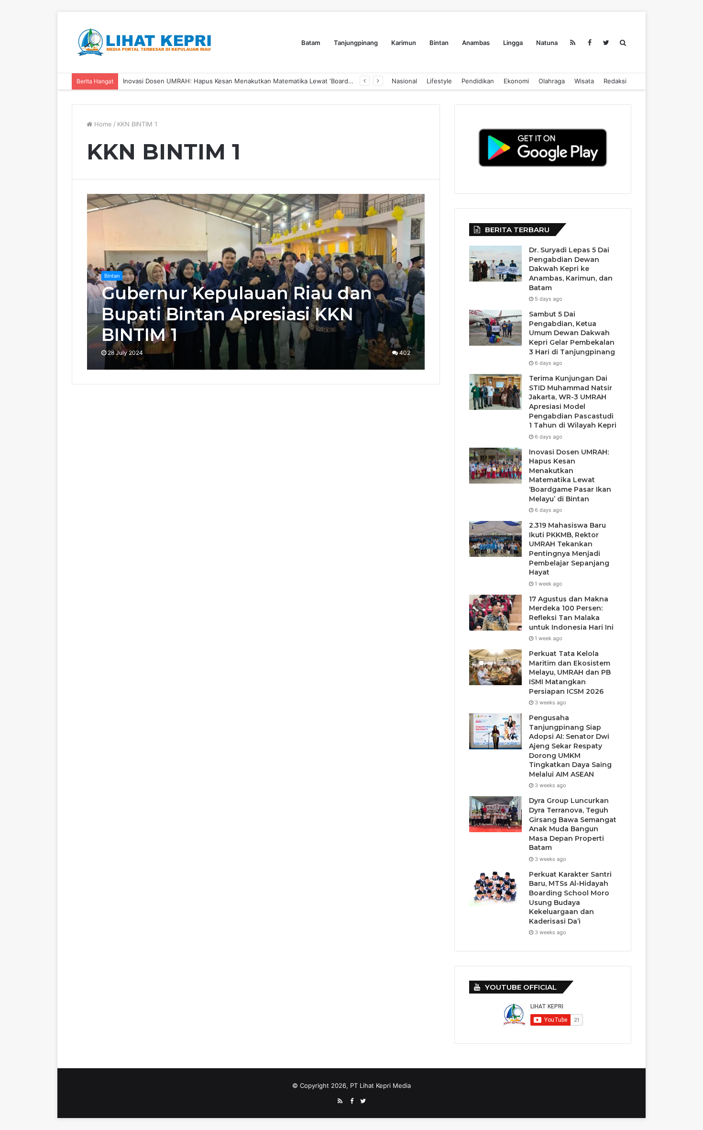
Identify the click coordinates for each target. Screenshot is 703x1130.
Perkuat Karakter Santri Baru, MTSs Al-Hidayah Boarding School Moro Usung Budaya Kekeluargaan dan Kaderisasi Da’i (570, 898)
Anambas (476, 42)
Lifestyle (439, 81)
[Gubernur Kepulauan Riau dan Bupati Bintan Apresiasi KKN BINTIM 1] (256, 282)
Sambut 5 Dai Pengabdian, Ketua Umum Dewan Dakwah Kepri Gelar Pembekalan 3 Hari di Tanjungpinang (572, 333)
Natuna (547, 42)
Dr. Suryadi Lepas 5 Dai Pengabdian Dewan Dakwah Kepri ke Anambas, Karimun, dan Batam (571, 269)
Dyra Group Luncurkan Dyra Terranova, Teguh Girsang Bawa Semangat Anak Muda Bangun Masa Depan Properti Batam (572, 824)
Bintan (439, 42)
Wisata (584, 81)
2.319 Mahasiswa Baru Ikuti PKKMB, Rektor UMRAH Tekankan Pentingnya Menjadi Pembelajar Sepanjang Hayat (285, 81)
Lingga (513, 42)
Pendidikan (477, 81)
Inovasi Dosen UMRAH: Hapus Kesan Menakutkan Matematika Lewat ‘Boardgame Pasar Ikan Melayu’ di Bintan (570, 475)
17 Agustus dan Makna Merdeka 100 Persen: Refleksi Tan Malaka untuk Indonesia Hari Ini (571, 613)
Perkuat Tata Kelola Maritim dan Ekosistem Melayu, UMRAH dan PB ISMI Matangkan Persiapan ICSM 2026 (570, 672)
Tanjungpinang (356, 42)
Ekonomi (516, 81)
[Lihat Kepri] (143, 42)
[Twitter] (606, 42)
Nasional (404, 81)
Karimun (403, 42)
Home (102, 124)
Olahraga (551, 81)
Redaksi (615, 81)
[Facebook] (589, 42)
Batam (310, 42)
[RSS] (572, 42)
